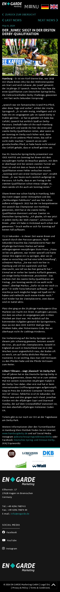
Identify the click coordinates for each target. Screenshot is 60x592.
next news (47, 20)
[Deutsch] (45, 7)
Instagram (11, 549)
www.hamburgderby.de (15, 434)
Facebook (12, 533)
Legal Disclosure (48, 585)
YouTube (11, 541)
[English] (54, 7)
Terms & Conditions (40, 588)
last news (13, 20)
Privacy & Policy (20, 588)
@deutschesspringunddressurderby (33, 437)
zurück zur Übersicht (20, 15)
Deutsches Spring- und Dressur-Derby (34, 440)
